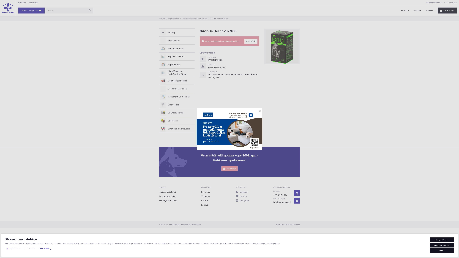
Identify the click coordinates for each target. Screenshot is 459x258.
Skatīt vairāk (43, 249)
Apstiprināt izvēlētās (441, 245)
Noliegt (441, 250)
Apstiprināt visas (442, 240)
